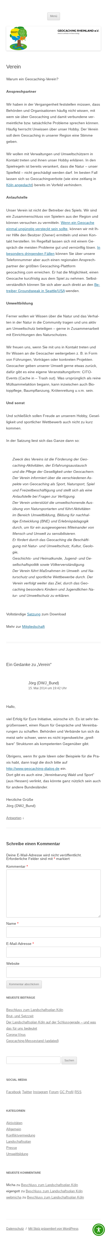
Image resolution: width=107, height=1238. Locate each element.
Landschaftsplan (18, 1141)
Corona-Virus (16, 1035)
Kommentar (17, 866)
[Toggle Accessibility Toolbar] (98, 1229)
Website (12, 963)
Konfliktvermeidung (20, 1135)
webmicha (13, 1197)
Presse (11, 1148)
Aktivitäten (14, 1123)
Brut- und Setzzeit (20, 1016)
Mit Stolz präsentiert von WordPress (53, 1229)
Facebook (13, 1092)
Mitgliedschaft (33, 626)
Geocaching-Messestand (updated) (32, 1041)
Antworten (13, 818)
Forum (54, 1092)
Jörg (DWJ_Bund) (43, 683)
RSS (78, 1092)
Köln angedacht (19, 185)
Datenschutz (15, 1229)
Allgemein (13, 1129)
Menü (53, 16)
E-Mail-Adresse (20, 944)
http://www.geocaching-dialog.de (32, 768)
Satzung (34, 614)
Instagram (40, 1092)
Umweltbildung (17, 1154)
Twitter (27, 1092)
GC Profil (66, 1092)
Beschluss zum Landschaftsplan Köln (34, 1010)
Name (12, 923)
